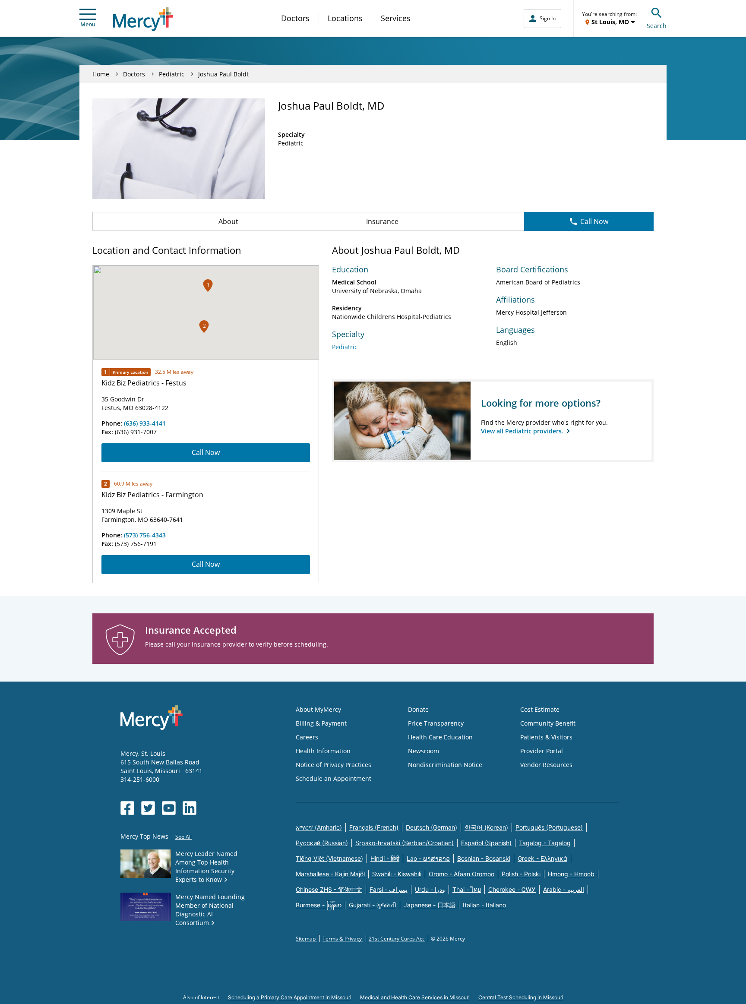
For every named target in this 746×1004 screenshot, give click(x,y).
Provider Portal (541, 751)
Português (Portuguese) (549, 827)
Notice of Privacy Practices (333, 765)
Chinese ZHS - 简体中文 (329, 889)
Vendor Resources (546, 765)
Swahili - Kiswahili (396, 874)
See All (183, 836)
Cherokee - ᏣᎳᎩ (512, 889)
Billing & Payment (321, 723)
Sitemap (306, 938)
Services (396, 18)
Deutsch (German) (431, 827)
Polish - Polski (521, 874)
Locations (345, 18)
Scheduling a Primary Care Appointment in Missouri (289, 997)
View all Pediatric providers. (523, 431)
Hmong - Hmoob (571, 874)
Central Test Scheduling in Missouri (520, 997)
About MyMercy (318, 709)
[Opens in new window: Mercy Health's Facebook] (127, 808)
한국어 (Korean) (486, 827)
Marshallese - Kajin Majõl (330, 874)
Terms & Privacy (342, 938)
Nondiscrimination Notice (445, 765)
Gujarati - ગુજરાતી (372, 905)
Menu (87, 24)
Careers (307, 737)
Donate (418, 709)
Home (100, 74)
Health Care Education (440, 737)
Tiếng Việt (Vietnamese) (329, 858)
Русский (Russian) (322, 842)
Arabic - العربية (563, 889)
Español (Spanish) (486, 842)
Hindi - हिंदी (384, 858)
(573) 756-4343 (145, 535)
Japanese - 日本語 (429, 905)
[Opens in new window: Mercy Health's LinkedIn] (189, 808)
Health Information (323, 751)
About (228, 221)
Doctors (295, 18)
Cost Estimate (540, 709)
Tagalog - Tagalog (545, 842)
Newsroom (423, 751)
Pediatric (171, 74)
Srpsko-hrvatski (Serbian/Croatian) (404, 842)
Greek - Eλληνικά (542, 858)
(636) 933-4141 (145, 423)
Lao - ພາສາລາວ (428, 858)
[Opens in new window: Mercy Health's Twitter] (148, 808)
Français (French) (373, 827)
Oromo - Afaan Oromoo (461, 874)
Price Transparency (436, 723)
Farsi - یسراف (389, 889)
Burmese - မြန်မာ (318, 905)
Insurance (382, 221)
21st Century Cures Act (397, 938)
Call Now (594, 221)
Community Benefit (547, 723)
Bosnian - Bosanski (483, 858)
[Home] (143, 19)
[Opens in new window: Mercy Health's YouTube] (169, 808)
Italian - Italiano (484, 905)
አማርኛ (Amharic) (319, 827)
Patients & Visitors (546, 737)
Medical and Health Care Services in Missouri (415, 997)
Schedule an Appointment (333, 778)
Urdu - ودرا (430, 889)
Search (657, 26)
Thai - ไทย (466, 889)
